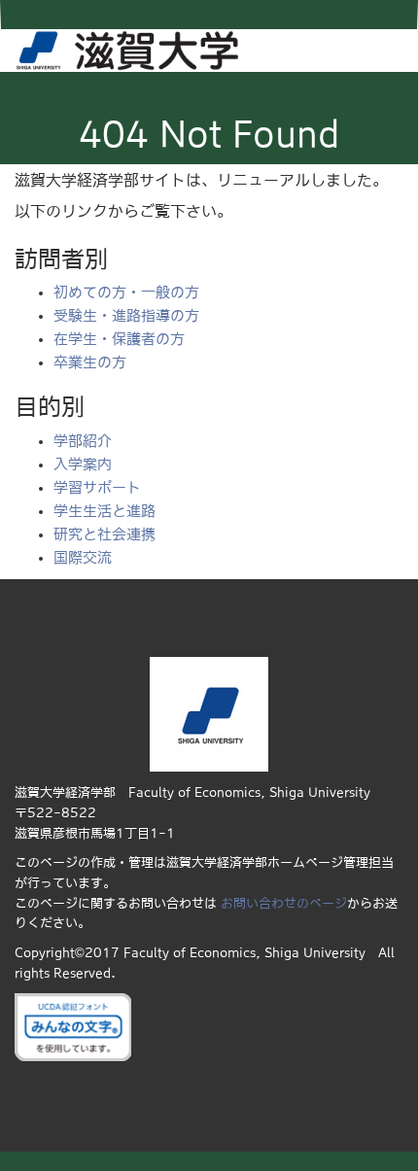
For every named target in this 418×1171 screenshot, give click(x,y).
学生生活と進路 (104, 510)
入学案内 (82, 464)
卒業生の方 (89, 362)
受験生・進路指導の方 (126, 315)
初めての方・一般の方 (126, 292)
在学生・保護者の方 (119, 338)
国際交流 (82, 557)
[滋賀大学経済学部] (127, 47)
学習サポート (97, 487)
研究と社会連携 (104, 534)
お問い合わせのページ (284, 903)
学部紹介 (82, 440)
